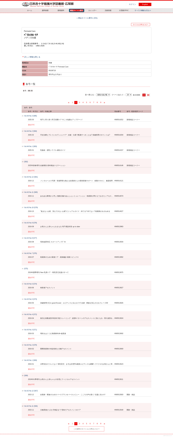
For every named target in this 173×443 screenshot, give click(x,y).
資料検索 (45, 10)
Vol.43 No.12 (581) (31, 177)
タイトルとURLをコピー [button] (140, 24)
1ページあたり (117, 95)
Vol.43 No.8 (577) (30, 238)
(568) (26, 375)
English (145, 4)
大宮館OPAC (124, 10)
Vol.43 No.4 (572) (30, 314)
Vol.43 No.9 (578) (30, 223)
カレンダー (92, 10)
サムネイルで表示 (148, 95)
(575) (26, 269)
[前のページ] (68, 102)
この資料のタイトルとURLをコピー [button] (86, 429)
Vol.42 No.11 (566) (31, 406)
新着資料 (61, 10)
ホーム (29, 10)
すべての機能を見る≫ (143, 10)
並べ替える (89, 95)
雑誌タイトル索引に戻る (88, 18)
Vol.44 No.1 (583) (30, 146)
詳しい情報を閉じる (32, 57)
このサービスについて (167, 435)
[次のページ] (104, 102)
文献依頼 (108, 10)
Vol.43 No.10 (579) (31, 207)
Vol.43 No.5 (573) (30, 299)
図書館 (48, 4)
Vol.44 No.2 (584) (30, 131)
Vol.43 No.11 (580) (31, 192)
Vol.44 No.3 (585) (30, 116)
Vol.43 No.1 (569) (30, 360)
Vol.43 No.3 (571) (30, 330)
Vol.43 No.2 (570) (30, 345)
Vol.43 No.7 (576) (30, 253)
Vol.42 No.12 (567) (31, 391)
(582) (26, 162)
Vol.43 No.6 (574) (30, 284)
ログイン (132, 4)
